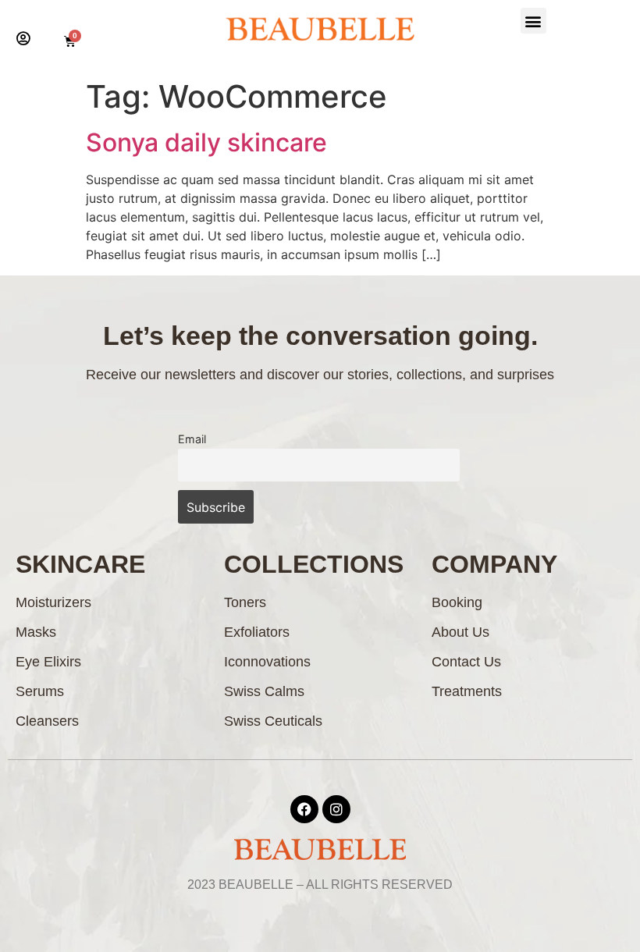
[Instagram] (336, 809)
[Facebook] (304, 809)
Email (192, 439)
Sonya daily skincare (206, 142)
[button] (533, 21)
